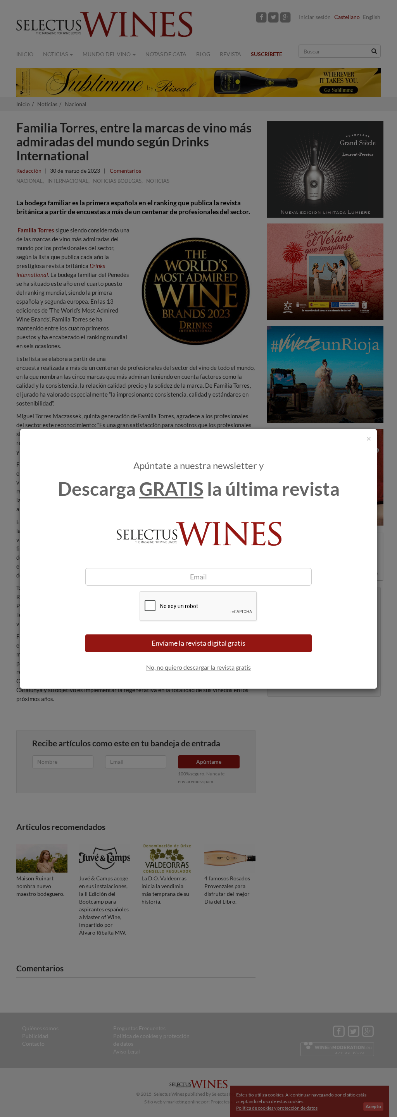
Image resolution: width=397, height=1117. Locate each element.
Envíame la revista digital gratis (198, 643)
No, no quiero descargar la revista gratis (198, 667)
